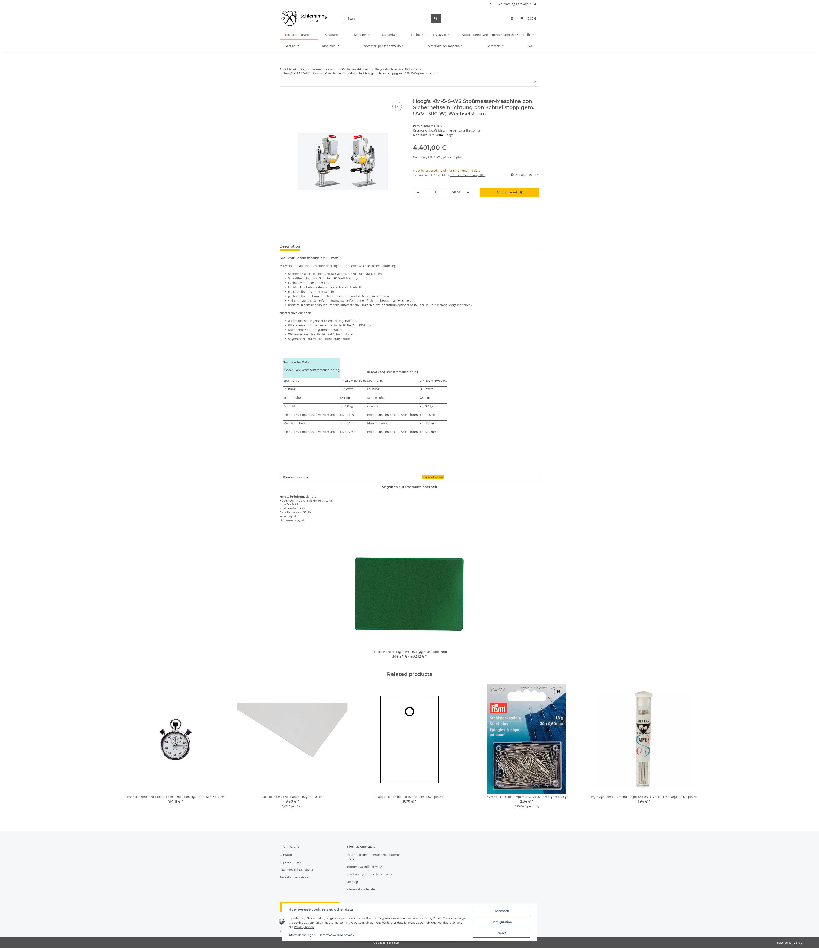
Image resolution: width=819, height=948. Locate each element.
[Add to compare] (397, 106)
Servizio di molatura (294, 877)
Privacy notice (304, 927)
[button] (512, 18)
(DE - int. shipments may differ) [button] (468, 175)
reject (502, 933)
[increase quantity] (468, 192)
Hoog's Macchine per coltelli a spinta (454, 130)
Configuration (501, 922)
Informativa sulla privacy (337, 935)
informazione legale (303, 935)
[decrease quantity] (418, 192)
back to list (289, 69)
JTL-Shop (797, 942)
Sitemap (352, 882)
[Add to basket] (283, 96)
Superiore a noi (291, 862)
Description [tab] (290, 246)
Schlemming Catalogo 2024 (516, 4)
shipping (456, 157)
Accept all (502, 911)
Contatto (286, 855)
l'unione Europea (433, 476)
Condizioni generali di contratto (369, 874)
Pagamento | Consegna (296, 870)
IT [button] (485, 4)
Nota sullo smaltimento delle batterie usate (373, 857)
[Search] (436, 18)
